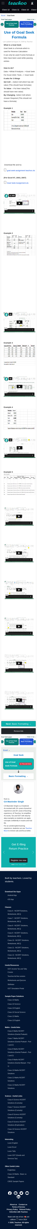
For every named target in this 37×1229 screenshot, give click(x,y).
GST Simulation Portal (16, 988)
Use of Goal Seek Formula (18, 764)
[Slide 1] (12, 864)
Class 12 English (14, 1020)
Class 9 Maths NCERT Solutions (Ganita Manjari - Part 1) (19, 1063)
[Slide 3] (20, 864)
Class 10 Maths (13, 1000)
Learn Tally (12, 1151)
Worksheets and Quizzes (17, 980)
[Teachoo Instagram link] (16, 1193)
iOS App (11, 899)
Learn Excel (12, 1147)
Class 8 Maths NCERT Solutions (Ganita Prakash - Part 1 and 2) (19, 1052)
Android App (12, 895)
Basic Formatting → (18, 776)
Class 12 (6, 10)
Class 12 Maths (13, 1016)
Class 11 (15, 10)
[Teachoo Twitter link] (22, 1193)
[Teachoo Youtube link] (27, 1193)
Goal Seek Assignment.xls (17, 183)
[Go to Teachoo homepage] (17, 3)
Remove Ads (18, 731)
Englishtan (11, 1170)
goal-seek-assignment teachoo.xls (20, 171)
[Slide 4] (24, 864)
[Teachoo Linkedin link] (18, 1196)
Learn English (13, 1143)
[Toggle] (3, 3)
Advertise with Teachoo (18, 1212)
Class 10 (25, 10)
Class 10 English (14, 1008)
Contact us (23, 1204)
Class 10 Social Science (16, 1012)
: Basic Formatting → (18, 724)
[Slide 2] (16, 864)
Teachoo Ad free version (16, 976)
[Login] (32, 3)
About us (13, 1204)
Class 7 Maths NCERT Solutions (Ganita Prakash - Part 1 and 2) (19, 1042)
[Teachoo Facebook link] (10, 1193)
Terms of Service (18, 1207)
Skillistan (11, 984)
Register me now (18, 860)
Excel (3, 15)
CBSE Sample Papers (16, 1181)
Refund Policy (24, 1209)
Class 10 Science (14, 1004)
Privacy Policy (12, 1209)
